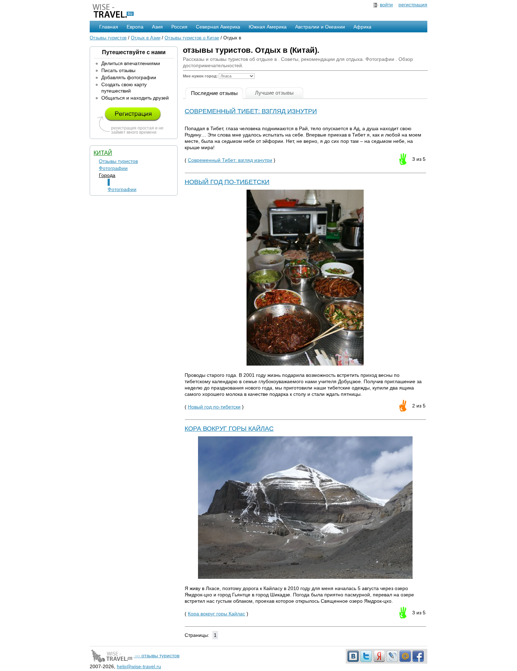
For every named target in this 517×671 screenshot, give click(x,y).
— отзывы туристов (156, 655)
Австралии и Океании (320, 27)
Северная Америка (218, 27)
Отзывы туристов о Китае (192, 37)
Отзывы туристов (108, 37)
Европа (135, 27)
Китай (103, 153)
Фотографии (113, 168)
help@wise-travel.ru (139, 666)
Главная (108, 27)
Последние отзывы (214, 93)
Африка (362, 27)
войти (386, 4)
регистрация (412, 4)
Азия (157, 27)
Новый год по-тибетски (227, 181)
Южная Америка (268, 27)
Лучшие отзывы (274, 93)
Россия (179, 27)
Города (107, 175)
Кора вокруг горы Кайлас (229, 428)
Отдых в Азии (145, 37)
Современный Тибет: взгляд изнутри (251, 111)
